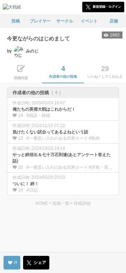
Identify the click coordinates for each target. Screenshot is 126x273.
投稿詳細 (82, 203)
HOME (41, 203)
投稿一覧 (60, 203)
